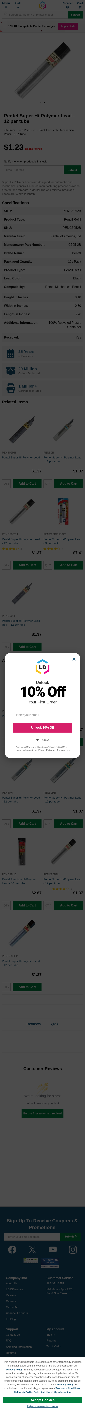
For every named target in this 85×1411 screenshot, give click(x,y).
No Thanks (42, 739)
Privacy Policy (14, 1369)
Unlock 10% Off (42, 727)
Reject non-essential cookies (42, 1406)
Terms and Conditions (68, 1388)
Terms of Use (63, 750)
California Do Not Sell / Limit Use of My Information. (42, 1392)
